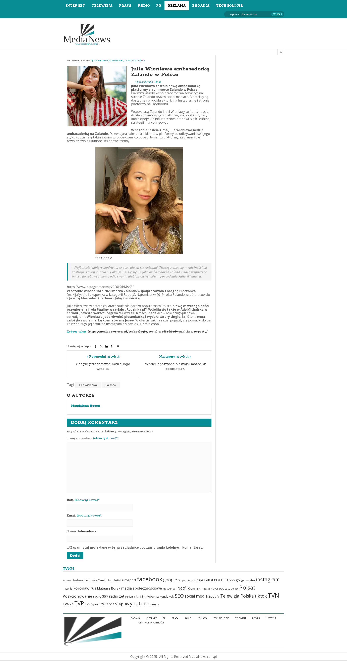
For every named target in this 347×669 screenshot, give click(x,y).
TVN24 (68, 604)
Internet (75, 6)
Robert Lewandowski (160, 596)
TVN (273, 595)
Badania (201, 6)
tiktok (261, 596)
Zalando (111, 385)
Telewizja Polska (237, 596)
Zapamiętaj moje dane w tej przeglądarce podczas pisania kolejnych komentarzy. (136, 547)
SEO (179, 595)
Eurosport (128, 580)
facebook (149, 579)
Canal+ (102, 580)
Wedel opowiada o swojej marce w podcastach (175, 366)
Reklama (177, 6)
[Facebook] (95, 346)
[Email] (118, 346)
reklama (130, 596)
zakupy (154, 604)
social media (196, 596)
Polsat (247, 587)
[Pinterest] (112, 346)
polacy (234, 588)
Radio (144, 6)
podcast (224, 588)
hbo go (234, 580)
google (170, 580)
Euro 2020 (113, 580)
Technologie (229, 6)
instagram (268, 579)
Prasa (125, 6)
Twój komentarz (92, 438)
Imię (83, 500)
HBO (224, 580)
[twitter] (281, 52)
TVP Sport (92, 604)
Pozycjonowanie (77, 596)
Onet (193, 588)
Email (84, 516)
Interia (67, 588)
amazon (67, 580)
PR (158, 6)
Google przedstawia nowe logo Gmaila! (103, 366)
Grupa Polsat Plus (207, 580)
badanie (78, 580)
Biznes (256, 618)
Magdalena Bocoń (85, 406)
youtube (139, 603)
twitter (107, 604)
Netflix (183, 588)
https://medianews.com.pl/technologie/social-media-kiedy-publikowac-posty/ (148, 331)
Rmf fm (141, 596)
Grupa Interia (186, 580)
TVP (79, 603)
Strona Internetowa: (82, 531)
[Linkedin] (106, 346)
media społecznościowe (141, 588)
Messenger (170, 588)
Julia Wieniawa (88, 385)
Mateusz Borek (108, 588)
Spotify (213, 596)
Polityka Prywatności (150, 622)
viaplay (122, 604)
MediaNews (73, 60)
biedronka (90, 580)
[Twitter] (101, 346)
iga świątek (248, 580)
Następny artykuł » (175, 357)
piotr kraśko (203, 588)
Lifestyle (271, 618)
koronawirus (84, 588)
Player (214, 588)
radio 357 (100, 596)
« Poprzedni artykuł (103, 357)
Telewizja (102, 6)
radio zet (117, 596)
